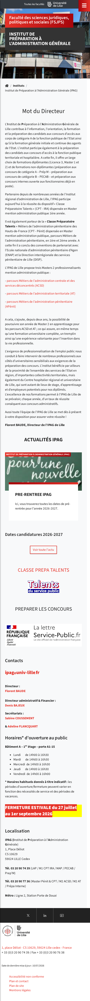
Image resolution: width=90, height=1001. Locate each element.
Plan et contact (18, 981)
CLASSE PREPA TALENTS (43, 570)
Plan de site (16, 986)
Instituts (18, 86)
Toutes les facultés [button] (34, 4)
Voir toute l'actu (43, 549)
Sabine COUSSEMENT (19, 718)
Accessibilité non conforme (26, 976)
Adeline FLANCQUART (23, 726)
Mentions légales (20, 990)
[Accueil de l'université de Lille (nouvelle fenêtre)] (57, 4)
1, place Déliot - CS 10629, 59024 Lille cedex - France (37, 947)
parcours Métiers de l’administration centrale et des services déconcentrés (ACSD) (40, 283)
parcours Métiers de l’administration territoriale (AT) (41, 293)
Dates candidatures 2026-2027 (34, 534)
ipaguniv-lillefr (22, 672)
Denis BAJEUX (15, 705)
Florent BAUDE (15, 691)
